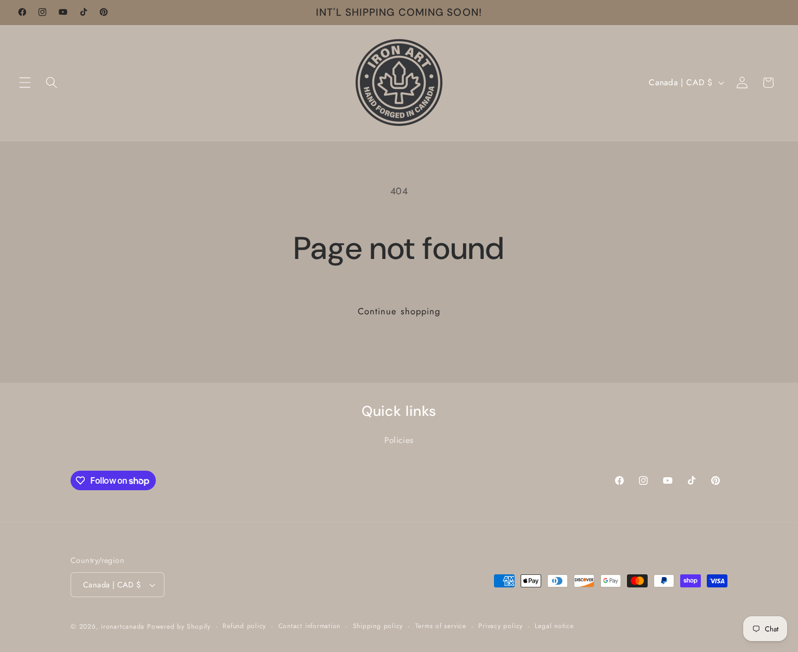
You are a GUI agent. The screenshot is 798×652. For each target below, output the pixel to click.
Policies (399, 440)
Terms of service (440, 626)
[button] (25, 82)
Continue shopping (399, 311)
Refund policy (244, 626)
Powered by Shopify (179, 626)
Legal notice (554, 626)
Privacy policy (500, 626)
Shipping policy (378, 626)
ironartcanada (122, 626)
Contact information (309, 626)
